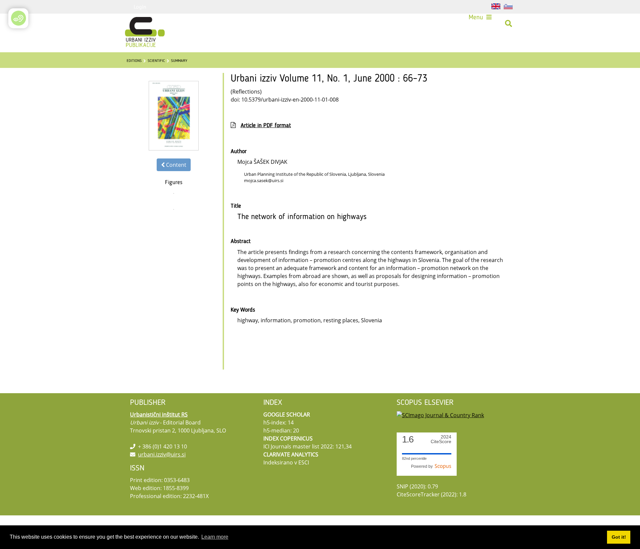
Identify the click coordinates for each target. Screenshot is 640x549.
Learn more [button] (214, 537)
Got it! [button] (619, 537)
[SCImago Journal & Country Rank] (440, 414)
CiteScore (441, 439)
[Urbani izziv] (136, 23)
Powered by (423, 466)
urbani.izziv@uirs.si (162, 454)
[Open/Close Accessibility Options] (18, 18)
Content (175, 164)
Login (140, 6)
